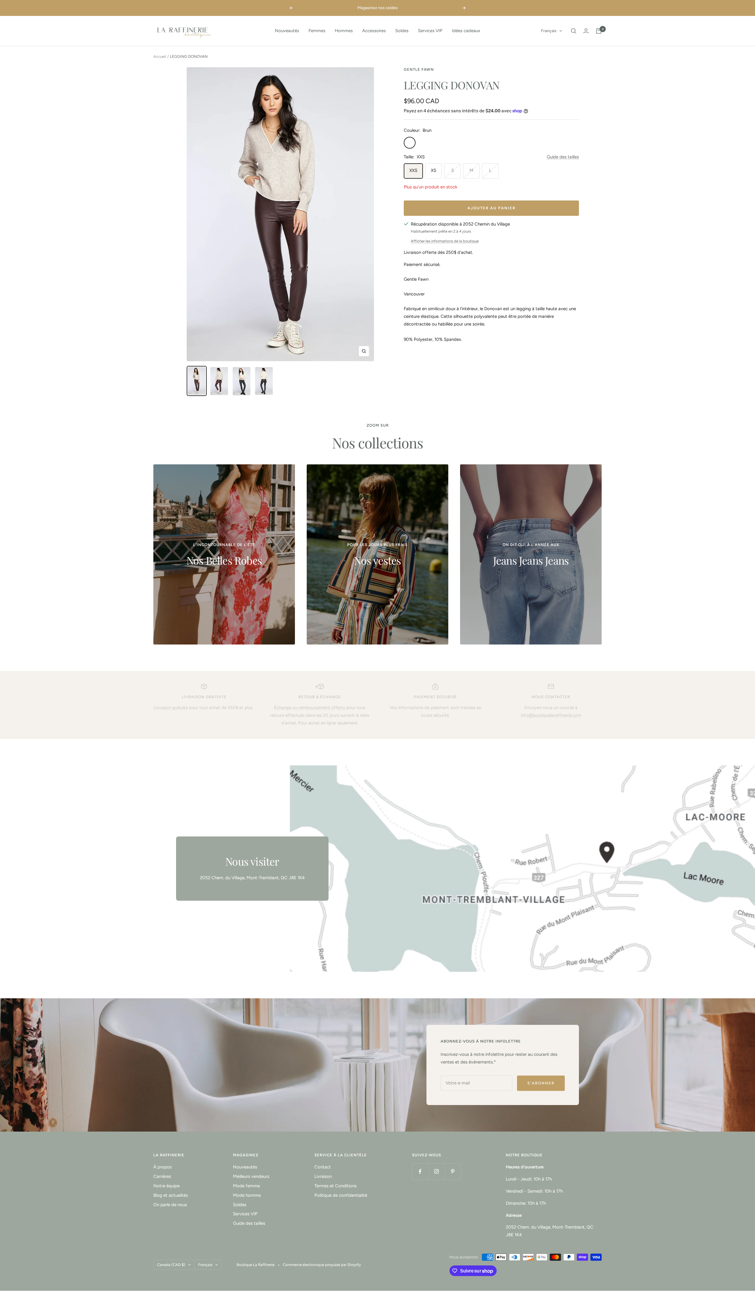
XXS (413, 170)
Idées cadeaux (466, 30)
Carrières (162, 1176)
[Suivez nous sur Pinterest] (452, 1171)
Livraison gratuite (171, 707)
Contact (322, 1167)
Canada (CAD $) (171, 1264)
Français (549, 30)
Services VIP (430, 30)
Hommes (344, 30)
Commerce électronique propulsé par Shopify (322, 1264)
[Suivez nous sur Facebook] (420, 1171)
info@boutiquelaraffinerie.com (551, 715)
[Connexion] (586, 30)
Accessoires (374, 30)
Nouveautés (287, 30)
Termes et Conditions (335, 1185)
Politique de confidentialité (340, 1195)
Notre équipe (166, 1185)
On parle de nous (170, 1204)
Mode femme (246, 1185)
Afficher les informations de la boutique (445, 241)
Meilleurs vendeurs (251, 1176)
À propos (162, 1167)
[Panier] (599, 31)
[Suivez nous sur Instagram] (436, 1171)
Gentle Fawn (419, 69)
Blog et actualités (170, 1195)
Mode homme (247, 1195)
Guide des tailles (563, 157)
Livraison (323, 1176)
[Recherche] (573, 31)
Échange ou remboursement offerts (309, 707)
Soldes (401, 30)
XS (433, 170)
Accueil (159, 56)
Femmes (316, 30)
